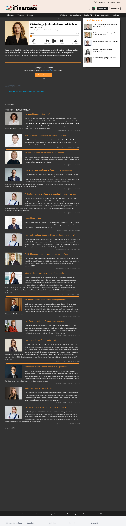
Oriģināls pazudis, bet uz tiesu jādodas (105, 42)
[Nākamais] (61, 41)
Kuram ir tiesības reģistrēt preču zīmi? (40, 340)
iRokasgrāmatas (75, 15)
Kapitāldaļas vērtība (33, 218)
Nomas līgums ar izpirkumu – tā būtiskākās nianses (46, 407)
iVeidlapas (63, 15)
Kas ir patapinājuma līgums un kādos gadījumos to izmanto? (50, 235)
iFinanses (10, 15)
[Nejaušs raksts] (76, 41)
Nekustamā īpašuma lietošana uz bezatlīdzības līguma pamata (50, 194)
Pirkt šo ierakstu (43, 75)
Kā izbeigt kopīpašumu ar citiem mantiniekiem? (44, 153)
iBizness (30, 15)
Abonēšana (102, 9)
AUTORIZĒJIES (49, 70)
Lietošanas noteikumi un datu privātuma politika (47, 514)
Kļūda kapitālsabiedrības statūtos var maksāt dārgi (105, 25)
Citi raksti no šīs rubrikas (17, 110)
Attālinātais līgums (73, 514)
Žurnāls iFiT (88, 15)
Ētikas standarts (88, 514)
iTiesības (20, 15)
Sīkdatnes (101, 514)
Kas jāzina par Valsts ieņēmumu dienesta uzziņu (44, 321)
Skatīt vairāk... (10, 428)
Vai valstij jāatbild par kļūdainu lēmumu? (103, 50)
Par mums (25, 514)
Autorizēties (115, 9)
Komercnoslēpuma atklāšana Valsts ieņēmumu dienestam (49, 170)
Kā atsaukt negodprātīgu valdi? (37, 114)
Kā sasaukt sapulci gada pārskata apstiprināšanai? (45, 300)
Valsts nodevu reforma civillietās (38, 388)
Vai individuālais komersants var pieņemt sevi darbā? (46, 135)
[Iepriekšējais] (47, 41)
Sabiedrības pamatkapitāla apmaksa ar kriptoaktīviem (47, 254)
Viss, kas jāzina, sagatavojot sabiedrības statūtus (45, 273)
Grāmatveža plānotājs (102, 15)
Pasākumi (116, 15)
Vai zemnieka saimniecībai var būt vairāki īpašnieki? (46, 367)
